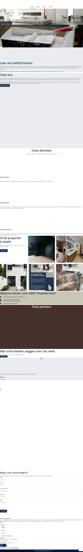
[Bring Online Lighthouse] (32, 551)
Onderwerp (2, 494)
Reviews (44, 6)
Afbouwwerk (4, 177)
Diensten (38, 6)
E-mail (1, 483)
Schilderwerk (4, 203)
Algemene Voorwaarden (6, 535)
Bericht (1, 500)
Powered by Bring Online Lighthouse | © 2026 (43, 550)
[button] (41, 389)
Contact (50, 6)
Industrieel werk (5, 229)
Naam (1, 477)
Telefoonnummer (4, 488)
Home (32, 6)
